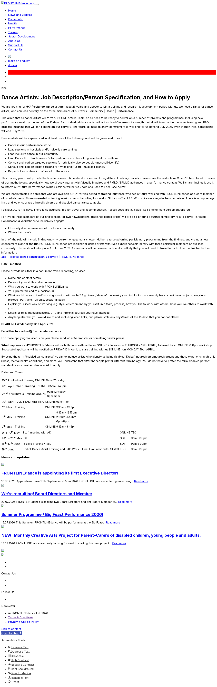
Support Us (15, 45)
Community (15, 19)
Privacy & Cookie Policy (23, 621)
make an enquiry (19, 61)
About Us (14, 41)
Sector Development (21, 36)
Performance (16, 27)
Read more (141, 481)
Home (12, 10)
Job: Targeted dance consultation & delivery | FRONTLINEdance (42, 256)
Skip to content (11, 629)
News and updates (20, 14)
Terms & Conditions (20, 617)
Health (12, 23)
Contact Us (15, 49)
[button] (11, 633)
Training (13, 32)
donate (12, 65)
